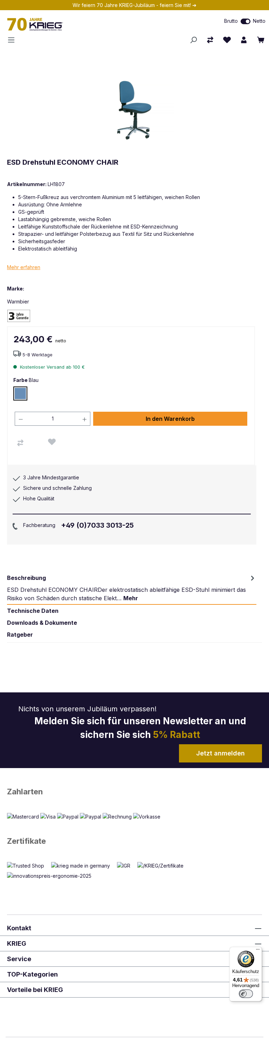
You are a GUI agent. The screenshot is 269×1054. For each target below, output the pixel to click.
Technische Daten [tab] (32, 610)
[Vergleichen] (20, 443)
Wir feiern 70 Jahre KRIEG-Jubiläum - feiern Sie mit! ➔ (134, 5)
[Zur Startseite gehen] (78, 24)
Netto (259, 21)
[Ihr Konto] (243, 40)
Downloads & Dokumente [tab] (42, 622)
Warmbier (18, 301)
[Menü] (13, 40)
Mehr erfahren (23, 267)
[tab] (131, 588)
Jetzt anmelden (220, 753)
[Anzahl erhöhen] (85, 419)
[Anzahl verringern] (21, 419)
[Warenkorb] (260, 40)
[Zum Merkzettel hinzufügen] (52, 442)
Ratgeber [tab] (20, 634)
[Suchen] (193, 40)
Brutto (231, 21)
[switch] (245, 21)
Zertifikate (26, 841)
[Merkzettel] (227, 40)
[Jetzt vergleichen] (210, 40)
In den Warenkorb (170, 418)
